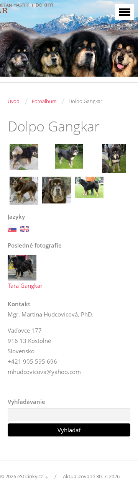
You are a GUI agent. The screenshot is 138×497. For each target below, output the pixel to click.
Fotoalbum (44, 101)
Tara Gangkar (25, 285)
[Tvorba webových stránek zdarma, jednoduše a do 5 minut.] (46, 477)
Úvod (14, 101)
